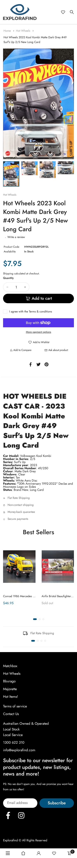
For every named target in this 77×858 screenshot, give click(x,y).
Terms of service (15, 706)
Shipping (8, 273)
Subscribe (57, 803)
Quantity (8, 278)
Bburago (9, 681)
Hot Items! (10, 696)
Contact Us (11, 714)
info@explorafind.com (19, 750)
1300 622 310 (13, 742)
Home (7, 31)
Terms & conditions (40, 312)
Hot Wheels (23, 31)
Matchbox (10, 666)
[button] (35, 619)
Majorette (10, 689)
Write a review (16, 237)
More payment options (38, 332)
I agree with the (30, 312)
